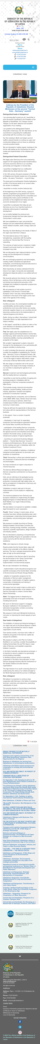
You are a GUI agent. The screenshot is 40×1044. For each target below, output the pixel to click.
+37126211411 (21, 58)
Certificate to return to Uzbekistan (14, 1011)
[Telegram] (20, 1027)
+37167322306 (21, 56)
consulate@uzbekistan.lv (20, 52)
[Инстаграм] (20, 1032)
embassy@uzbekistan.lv (20, 50)
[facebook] (20, 1021)
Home (5, 1006)
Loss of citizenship (9, 1015)
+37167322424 (21, 54)
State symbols (14, 40)
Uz (11, 55)
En (15, 55)
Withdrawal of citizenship (11, 1013)
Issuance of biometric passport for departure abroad (20, 1008)
